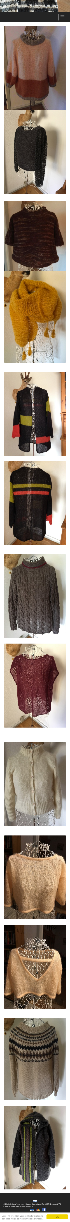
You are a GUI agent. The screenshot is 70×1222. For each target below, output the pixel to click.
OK (57, 1216)
